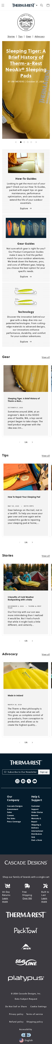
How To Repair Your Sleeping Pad (24, 497)
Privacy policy (16, 1014)
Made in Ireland (15, 695)
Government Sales (12, 811)
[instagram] (17, 781)
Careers (10, 815)
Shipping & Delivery (36, 826)
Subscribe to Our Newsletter (22, 772)
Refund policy (16, 1021)
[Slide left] (19, 442)
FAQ (33, 837)
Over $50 (27, 898)
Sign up (44, 772)
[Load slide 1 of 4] (21, 142)
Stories (11, 36)
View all (46, 357)
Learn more (5, 900)
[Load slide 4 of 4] (31, 142)
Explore (24, 208)
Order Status (37, 812)
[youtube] (34, 781)
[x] (29, 781)
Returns (34, 815)
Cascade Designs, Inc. (30, 993)
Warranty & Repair (36, 820)
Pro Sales (11, 818)
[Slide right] (32, 442)
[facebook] (23, 781)
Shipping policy (34, 1021)
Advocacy (40, 36)
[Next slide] (36, 142)
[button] (41, 5)
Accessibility (25, 1029)
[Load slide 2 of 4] (24, 142)
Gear (28, 36)
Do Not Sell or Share (16, 1006)
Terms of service (34, 1014)
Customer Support (35, 807)
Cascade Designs (15, 806)
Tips (20, 36)
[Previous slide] (16, 142)
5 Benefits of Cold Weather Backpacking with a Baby (21, 598)
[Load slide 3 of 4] (27, 142)
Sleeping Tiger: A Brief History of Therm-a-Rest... (24, 399)
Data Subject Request (26, 998)
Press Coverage (14, 821)
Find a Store (36, 840)
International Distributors (37, 832)
